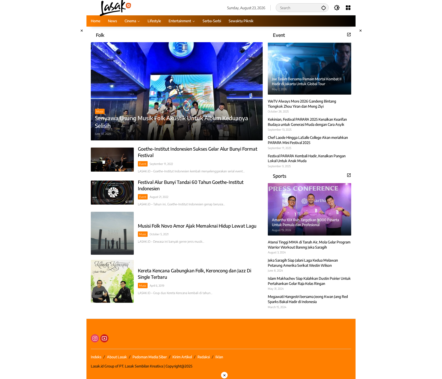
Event (142, 163)
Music (99, 111)
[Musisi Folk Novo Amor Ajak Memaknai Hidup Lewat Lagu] (112, 233)
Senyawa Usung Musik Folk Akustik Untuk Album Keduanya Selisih (171, 121)
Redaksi (203, 357)
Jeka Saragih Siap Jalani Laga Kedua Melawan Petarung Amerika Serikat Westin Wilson (303, 262)
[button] (323, 7)
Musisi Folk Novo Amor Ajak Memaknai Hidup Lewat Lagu (197, 226)
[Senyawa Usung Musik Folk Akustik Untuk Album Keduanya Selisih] (177, 91)
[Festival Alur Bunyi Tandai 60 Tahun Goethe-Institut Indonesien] (112, 193)
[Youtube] (104, 338)
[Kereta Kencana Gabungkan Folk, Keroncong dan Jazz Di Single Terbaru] (112, 281)
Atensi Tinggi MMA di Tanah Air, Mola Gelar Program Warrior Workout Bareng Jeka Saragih (309, 244)
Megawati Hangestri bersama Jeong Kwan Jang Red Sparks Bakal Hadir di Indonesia (308, 299)
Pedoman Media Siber (149, 357)
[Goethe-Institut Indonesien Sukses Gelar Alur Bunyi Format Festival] (112, 160)
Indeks (96, 357)
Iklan (219, 357)
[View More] (349, 34)
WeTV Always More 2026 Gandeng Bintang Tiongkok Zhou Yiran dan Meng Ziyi (302, 103)
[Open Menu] (348, 8)
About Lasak (117, 357)
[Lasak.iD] (115, 7)
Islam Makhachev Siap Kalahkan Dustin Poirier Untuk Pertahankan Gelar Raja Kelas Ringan (309, 281)
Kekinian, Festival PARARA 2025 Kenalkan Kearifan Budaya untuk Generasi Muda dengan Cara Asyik (307, 122)
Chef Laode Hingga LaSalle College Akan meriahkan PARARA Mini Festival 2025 (308, 140)
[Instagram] (95, 338)
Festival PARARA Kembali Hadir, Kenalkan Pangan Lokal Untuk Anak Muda (307, 158)
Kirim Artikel (182, 357)
